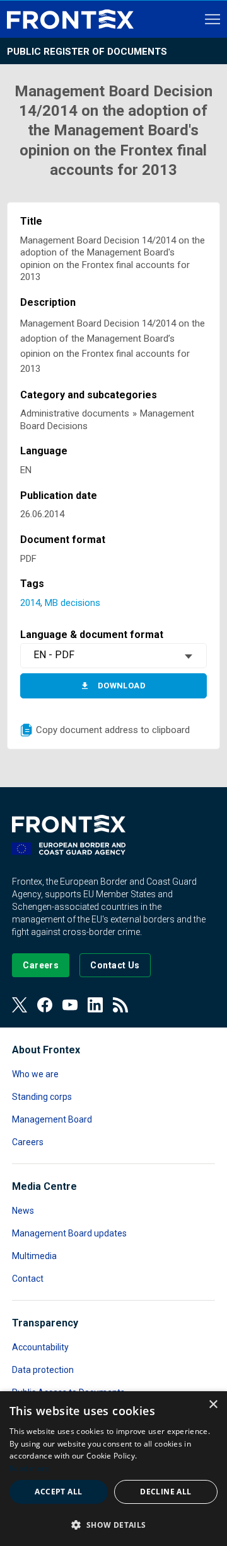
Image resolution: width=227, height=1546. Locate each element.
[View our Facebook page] (44, 1004)
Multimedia (34, 1256)
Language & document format (91, 635)
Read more (29, 1468)
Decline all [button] (165, 1491)
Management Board (52, 1119)
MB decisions (72, 602)
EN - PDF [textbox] (53, 655)
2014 (30, 602)
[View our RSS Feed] (120, 1004)
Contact (28, 1279)
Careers (28, 1142)
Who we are (35, 1074)
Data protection (43, 1370)
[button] (113, 1524)
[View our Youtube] (70, 1004)
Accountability (40, 1347)
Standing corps (42, 1097)
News (23, 1211)
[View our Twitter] (19, 1004)
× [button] (213, 1404)
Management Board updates (69, 1233)
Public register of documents (87, 51)
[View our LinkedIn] (95, 1004)
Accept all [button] (58, 1491)
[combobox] (113, 655)
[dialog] (113, 1468)
